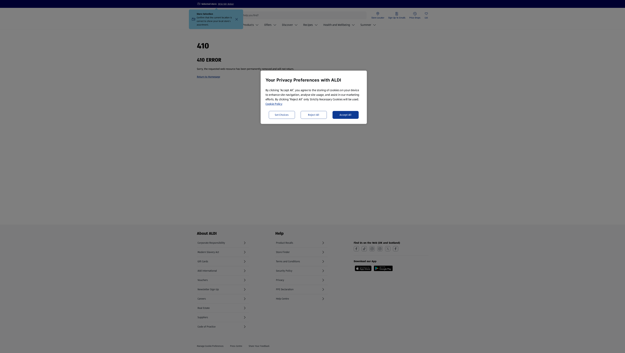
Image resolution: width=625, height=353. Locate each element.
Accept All (345, 115)
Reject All (313, 115)
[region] (314, 97)
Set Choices (282, 115)
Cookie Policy (274, 104)
